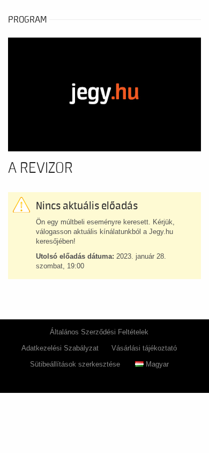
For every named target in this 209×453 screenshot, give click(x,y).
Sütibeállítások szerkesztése (75, 364)
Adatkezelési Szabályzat (60, 348)
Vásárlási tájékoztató (144, 348)
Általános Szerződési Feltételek (99, 332)
